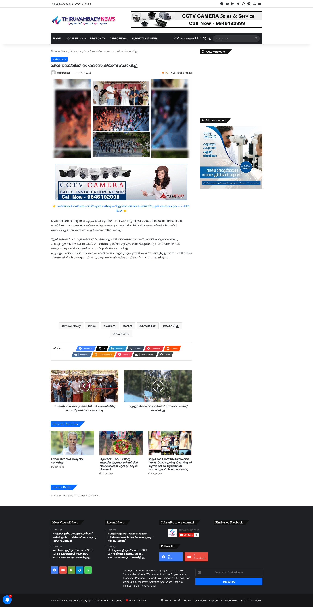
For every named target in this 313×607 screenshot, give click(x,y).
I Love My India (137, 600)
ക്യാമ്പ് (110, 326)
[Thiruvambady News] (84, 20)
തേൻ (128, 326)
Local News (74, 38)
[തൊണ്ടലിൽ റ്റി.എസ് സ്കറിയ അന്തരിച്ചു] (72, 443)
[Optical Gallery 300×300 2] (231, 187)
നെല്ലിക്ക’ (148, 326)
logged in (71, 495)
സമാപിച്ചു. (172, 326)
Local (65, 51)
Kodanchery (76, 51)
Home (57, 38)
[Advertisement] (121, 290)
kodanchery (72, 326)
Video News (118, 38)
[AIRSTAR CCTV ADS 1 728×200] (121, 181)
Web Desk (62, 72)
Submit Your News (145, 38)
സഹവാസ (121, 333)
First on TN (97, 38)
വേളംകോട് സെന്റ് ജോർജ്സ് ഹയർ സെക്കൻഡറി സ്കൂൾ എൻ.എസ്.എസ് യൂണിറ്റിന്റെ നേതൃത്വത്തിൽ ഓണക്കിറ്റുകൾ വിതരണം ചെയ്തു (170, 464)
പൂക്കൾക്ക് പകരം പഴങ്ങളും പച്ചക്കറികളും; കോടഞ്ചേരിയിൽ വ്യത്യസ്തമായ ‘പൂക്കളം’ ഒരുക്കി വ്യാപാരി (118, 464)
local (93, 326)
